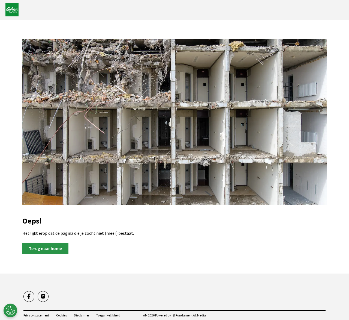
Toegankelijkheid (108, 315)
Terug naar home (45, 248)
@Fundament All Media (189, 315)
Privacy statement (36, 315)
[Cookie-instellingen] (10, 310)
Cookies (61, 315)
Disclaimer (81, 315)
